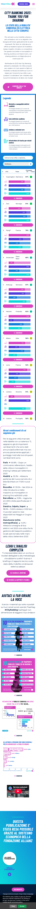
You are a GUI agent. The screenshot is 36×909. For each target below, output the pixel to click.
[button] (33, 4)
